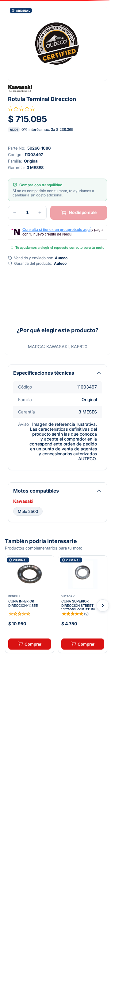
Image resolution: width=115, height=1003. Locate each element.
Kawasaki (23, 501)
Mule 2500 (28, 511)
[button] (57, 43)
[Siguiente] (103, 605)
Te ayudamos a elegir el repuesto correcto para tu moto (60, 247)
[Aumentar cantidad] (39, 213)
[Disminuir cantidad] (14, 213)
